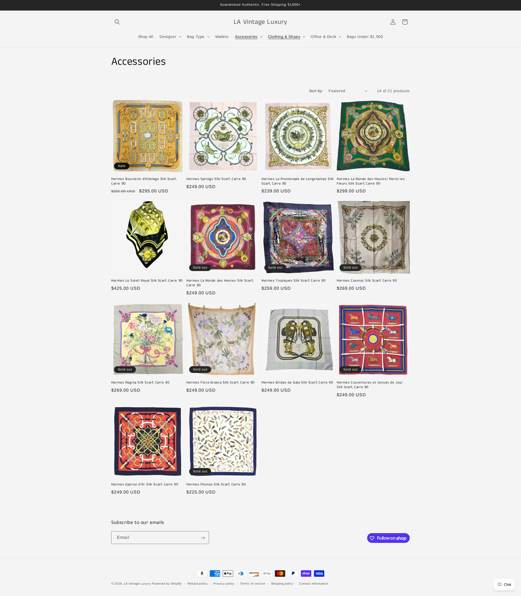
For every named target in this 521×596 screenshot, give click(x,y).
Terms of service (252, 583)
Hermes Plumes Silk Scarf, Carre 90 (216, 484)
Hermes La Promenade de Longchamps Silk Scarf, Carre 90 (298, 181)
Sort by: (316, 91)
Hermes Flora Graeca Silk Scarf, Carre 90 (220, 383)
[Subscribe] (203, 537)
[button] (117, 22)
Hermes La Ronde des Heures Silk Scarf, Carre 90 (219, 283)
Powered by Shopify (167, 583)
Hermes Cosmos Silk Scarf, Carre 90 (367, 281)
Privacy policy (223, 583)
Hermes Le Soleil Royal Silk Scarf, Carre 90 (147, 281)
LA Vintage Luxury (137, 583)
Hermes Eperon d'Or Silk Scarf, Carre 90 (144, 484)
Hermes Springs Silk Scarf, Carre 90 (216, 179)
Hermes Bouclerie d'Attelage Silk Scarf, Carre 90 (143, 181)
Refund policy (198, 583)
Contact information (313, 583)
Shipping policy (282, 583)
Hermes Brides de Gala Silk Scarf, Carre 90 (297, 383)
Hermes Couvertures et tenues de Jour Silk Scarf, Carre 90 (370, 385)
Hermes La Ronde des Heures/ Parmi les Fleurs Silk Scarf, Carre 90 (371, 181)
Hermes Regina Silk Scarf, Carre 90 (140, 383)
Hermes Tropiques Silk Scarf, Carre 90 (293, 281)
